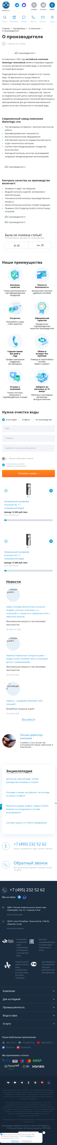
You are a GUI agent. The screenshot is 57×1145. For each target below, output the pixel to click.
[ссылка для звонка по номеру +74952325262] (33, 19)
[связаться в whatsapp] (23, 19)
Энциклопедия (19, 771)
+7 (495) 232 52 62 (27, 889)
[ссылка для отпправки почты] (43, 19)
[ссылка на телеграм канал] (17, 5)
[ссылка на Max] (48, 1082)
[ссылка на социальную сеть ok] (28, 1082)
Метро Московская (15, 928)
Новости (13, 582)
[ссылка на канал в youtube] (15, 1082)
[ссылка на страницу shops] (14, 19)
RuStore (10, 1047)
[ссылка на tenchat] (42, 1082)
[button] (51, 490)
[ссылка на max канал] (24, 5)
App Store (11, 1042)
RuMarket (26, 1047)
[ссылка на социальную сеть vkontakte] (8, 1082)
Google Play (29, 1042)
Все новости (28, 719)
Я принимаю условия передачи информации (16, 465)
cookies (29, 1136)
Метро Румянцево (15, 915)
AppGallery (47, 1042)
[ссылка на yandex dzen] (35, 1082)
